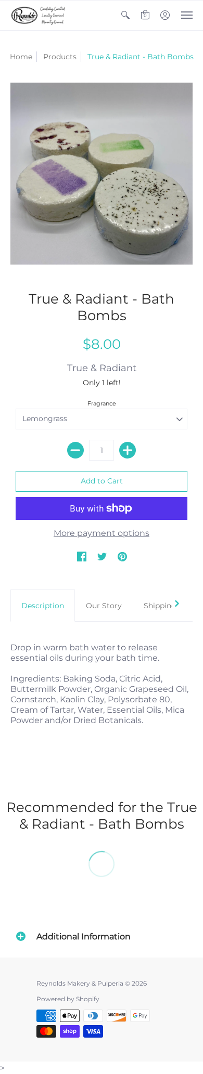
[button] (125, 15)
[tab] (42, 606)
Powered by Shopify (67, 999)
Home (21, 56)
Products (60, 56)
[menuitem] (125, 15)
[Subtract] (75, 450)
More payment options (101, 533)
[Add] (127, 450)
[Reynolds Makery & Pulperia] (39, 15)
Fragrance (101, 403)
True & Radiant (101, 368)
